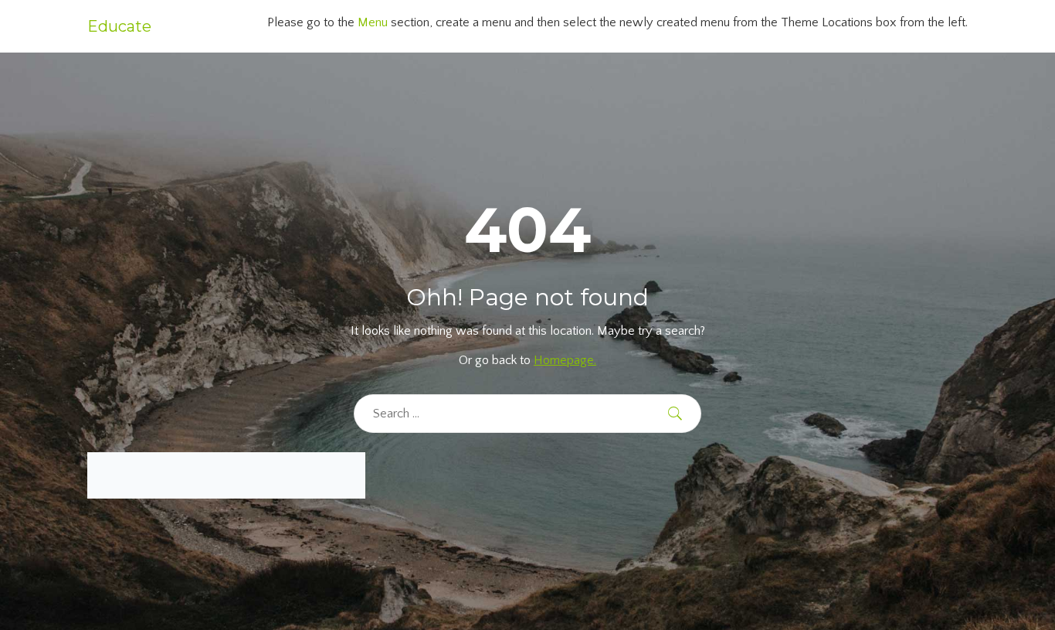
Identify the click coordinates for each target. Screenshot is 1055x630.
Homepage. (565, 360)
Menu (373, 22)
